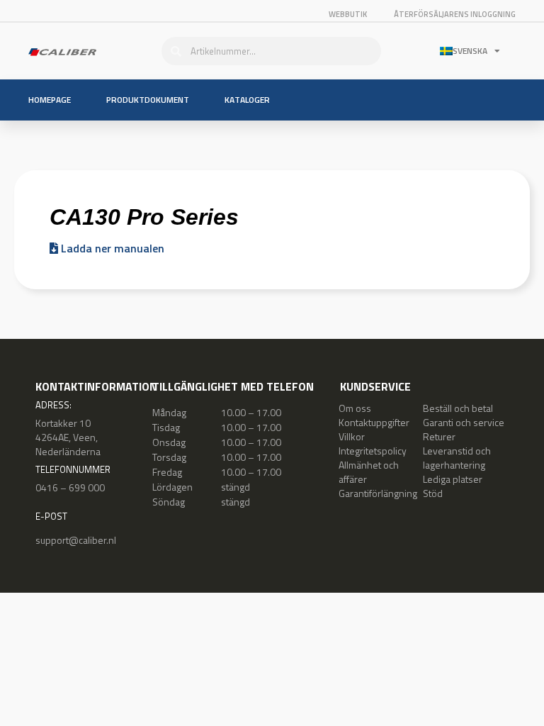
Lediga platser (452, 478)
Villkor (352, 436)
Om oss (355, 408)
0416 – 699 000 (70, 487)
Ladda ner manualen (111, 248)
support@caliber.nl (75, 539)
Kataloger (247, 99)
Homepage (49, 99)
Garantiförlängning (378, 493)
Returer (439, 436)
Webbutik (348, 14)
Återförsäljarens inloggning (455, 14)
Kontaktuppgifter (374, 422)
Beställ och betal (458, 408)
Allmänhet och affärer (369, 471)
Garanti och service (463, 422)
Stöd (433, 493)
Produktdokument (147, 99)
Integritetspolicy (373, 450)
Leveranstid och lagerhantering (457, 457)
